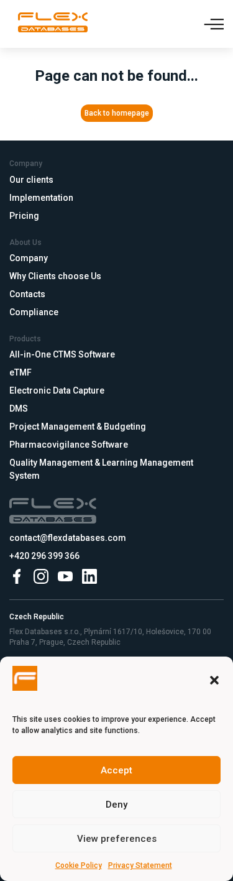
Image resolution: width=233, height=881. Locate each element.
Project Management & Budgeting (77, 426)
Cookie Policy (78, 865)
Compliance (33, 312)
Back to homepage (117, 113)
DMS (18, 408)
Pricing (24, 216)
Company (28, 258)
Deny (116, 804)
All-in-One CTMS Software (62, 354)
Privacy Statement (140, 865)
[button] (214, 680)
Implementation (41, 198)
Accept (116, 770)
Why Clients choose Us (55, 276)
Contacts (27, 294)
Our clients (31, 180)
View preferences (117, 838)
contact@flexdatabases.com (67, 538)
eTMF (20, 372)
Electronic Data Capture (56, 390)
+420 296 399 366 (44, 556)
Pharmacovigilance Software (68, 445)
